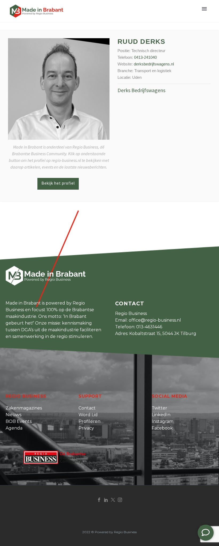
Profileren (89, 421)
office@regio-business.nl (155, 320)
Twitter (159, 408)
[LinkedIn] (106, 500)
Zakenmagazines (24, 408)
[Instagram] (120, 500)
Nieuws (13, 414)
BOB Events (19, 421)
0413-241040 (145, 57)
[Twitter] (113, 500)
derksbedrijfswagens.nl (154, 64)
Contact (87, 408)
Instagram (162, 421)
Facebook (162, 428)
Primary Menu (204, 9)
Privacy (86, 428)
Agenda (14, 428)
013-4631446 (149, 326)
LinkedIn (161, 414)
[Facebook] (99, 500)
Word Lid (88, 414)
